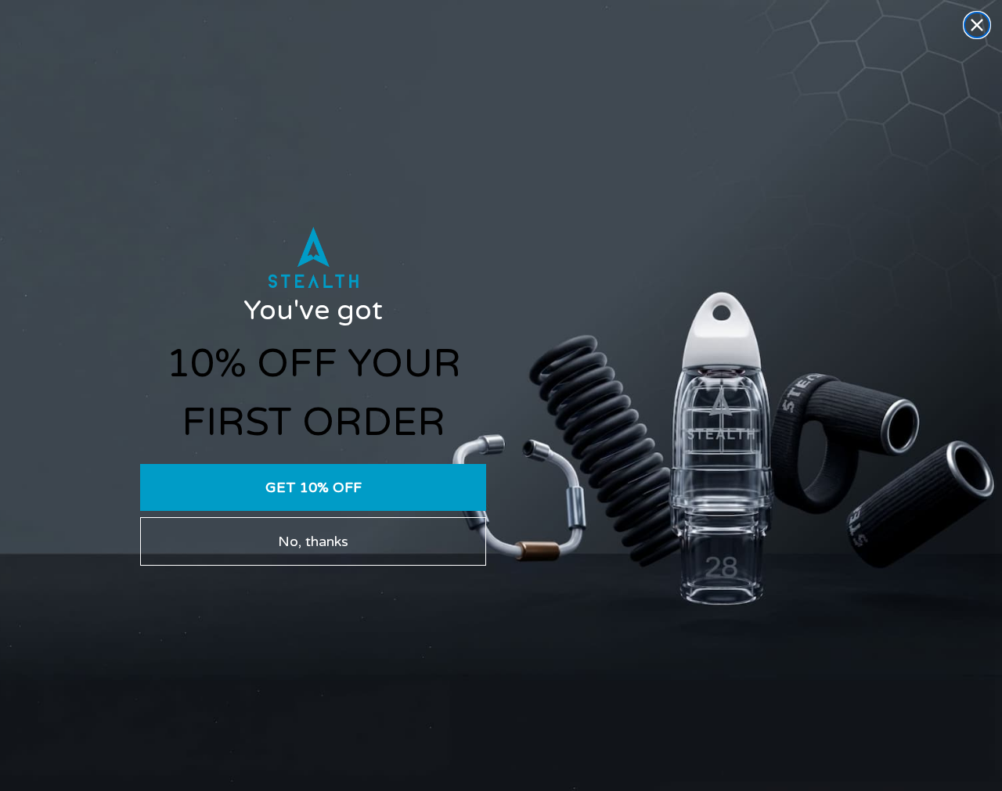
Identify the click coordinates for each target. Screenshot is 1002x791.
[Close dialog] (976, 25)
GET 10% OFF (313, 487)
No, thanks (313, 541)
